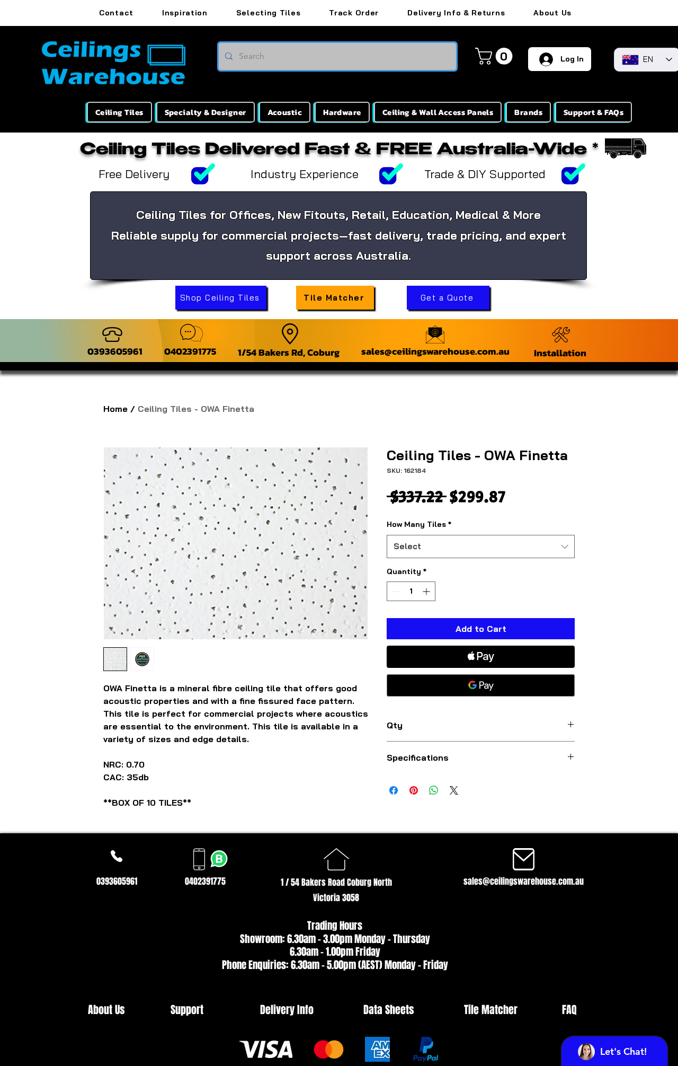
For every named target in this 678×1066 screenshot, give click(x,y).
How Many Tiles (419, 524)
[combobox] (481, 546)
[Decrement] (395, 591)
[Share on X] (454, 790)
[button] (495, 56)
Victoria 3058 (336, 898)
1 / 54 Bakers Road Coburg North (336, 882)
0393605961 (114, 351)
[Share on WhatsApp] (433, 790)
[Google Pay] (481, 685)
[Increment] (427, 591)
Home (115, 408)
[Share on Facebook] (393, 790)
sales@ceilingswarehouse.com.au (435, 351)
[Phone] (116, 856)
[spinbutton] (411, 591)
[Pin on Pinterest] (413, 790)
